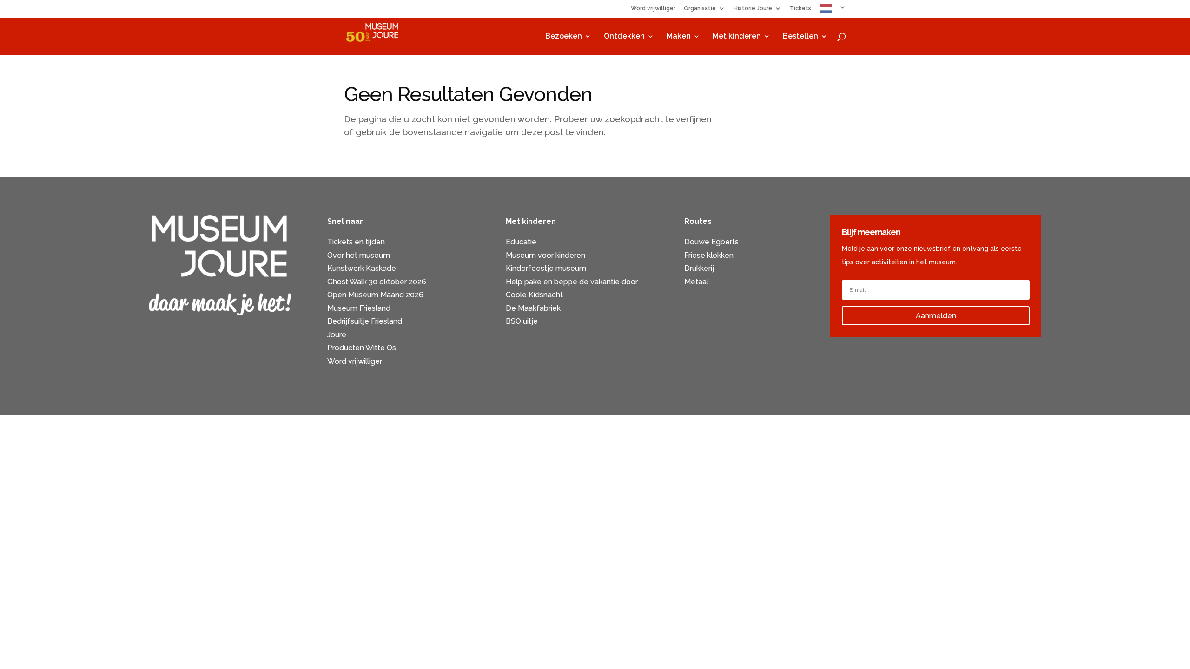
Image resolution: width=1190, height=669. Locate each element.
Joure (336, 334)
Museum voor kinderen (545, 255)
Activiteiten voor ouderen (728, 294)
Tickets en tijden (356, 241)
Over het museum (358, 255)
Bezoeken (563, 36)
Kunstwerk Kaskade (361, 268)
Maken (679, 36)
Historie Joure (753, 9)
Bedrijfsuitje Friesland (364, 321)
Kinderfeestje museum (546, 268)
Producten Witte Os (361, 347)
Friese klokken (709, 255)
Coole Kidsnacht (534, 294)
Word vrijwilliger (653, 9)
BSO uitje (522, 321)
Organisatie (700, 9)
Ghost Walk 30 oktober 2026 (376, 281)
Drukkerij (699, 268)
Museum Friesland (358, 308)
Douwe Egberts (711, 241)
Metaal (696, 281)
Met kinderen (737, 36)
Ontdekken (624, 36)
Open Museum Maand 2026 (375, 294)
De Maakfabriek (533, 308)
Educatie (521, 241)
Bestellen (800, 36)
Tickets (800, 9)
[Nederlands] (833, 11)
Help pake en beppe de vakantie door (572, 281)
